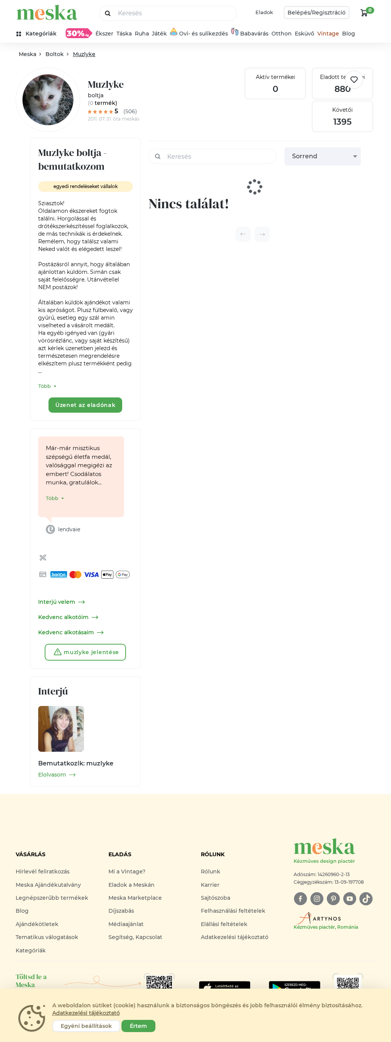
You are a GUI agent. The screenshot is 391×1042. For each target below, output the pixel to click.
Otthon (281, 33)
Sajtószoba (215, 897)
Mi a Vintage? (126, 871)
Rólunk (210, 871)
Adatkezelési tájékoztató (234, 937)
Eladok (264, 12)
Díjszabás (121, 910)
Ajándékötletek (37, 924)
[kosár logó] (364, 12)
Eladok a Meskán (131, 884)
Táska (124, 33)
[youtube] (349, 898)
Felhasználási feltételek (233, 910)
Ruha (142, 33)
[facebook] (300, 898)
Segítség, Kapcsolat (135, 937)
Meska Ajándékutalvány (48, 884)
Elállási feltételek (224, 924)
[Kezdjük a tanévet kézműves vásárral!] (79, 33)
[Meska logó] (47, 12)
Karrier (210, 884)
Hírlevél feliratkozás (42, 871)
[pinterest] (333, 898)
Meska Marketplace (135, 897)
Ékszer (104, 33)
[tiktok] (366, 898)
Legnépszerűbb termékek (52, 897)
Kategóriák (31, 950)
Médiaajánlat (126, 924)
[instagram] (316, 898)
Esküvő (304, 33)
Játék (159, 33)
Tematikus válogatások (47, 937)
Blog (348, 33)
